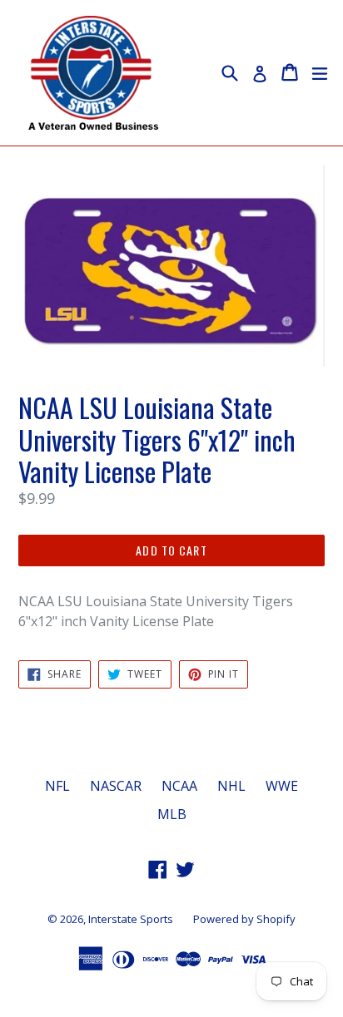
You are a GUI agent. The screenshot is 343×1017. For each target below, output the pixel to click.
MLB (171, 814)
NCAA (179, 786)
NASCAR (116, 786)
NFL (57, 786)
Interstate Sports (130, 918)
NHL (231, 786)
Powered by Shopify (244, 918)
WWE (282, 786)
